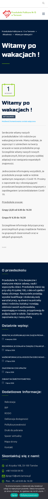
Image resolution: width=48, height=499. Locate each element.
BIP (6, 407)
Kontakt (8, 447)
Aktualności (8, 116)
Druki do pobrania (13, 430)
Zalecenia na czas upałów (14, 368)
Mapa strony (10, 441)
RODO (7, 413)
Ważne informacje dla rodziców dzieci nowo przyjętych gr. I (24, 357)
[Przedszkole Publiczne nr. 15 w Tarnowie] (20, 14)
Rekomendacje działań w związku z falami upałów (24, 346)
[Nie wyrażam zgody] (45, 491)
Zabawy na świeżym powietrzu (16, 379)
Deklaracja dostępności (16, 419)
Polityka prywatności (15, 424)
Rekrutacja (9, 402)
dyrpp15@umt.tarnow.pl (18, 476)
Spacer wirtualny (13, 436)
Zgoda (14, 495)
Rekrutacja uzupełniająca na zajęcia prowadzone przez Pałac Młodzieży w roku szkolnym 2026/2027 (24, 335)
